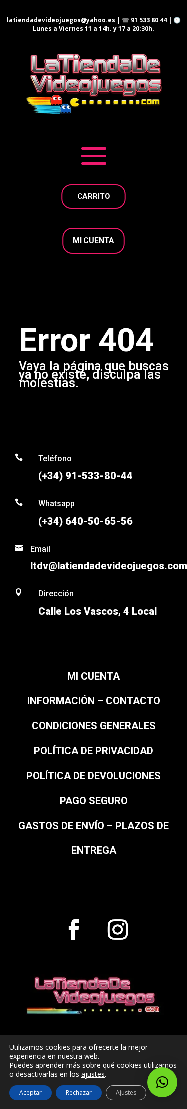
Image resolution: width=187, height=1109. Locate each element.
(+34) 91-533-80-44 (85, 476)
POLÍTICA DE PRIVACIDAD (93, 751)
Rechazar (79, 1092)
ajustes (93, 1074)
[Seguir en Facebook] (74, 930)
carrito (93, 196)
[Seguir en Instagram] (118, 930)
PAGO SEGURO (94, 801)
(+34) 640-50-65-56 (85, 521)
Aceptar (30, 1092)
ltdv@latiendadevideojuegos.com (108, 566)
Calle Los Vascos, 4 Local (97, 611)
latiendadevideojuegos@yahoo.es (61, 20)
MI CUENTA (93, 240)
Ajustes (126, 1092)
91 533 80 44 (149, 20)
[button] (162, 1082)
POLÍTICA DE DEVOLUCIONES (93, 776)
